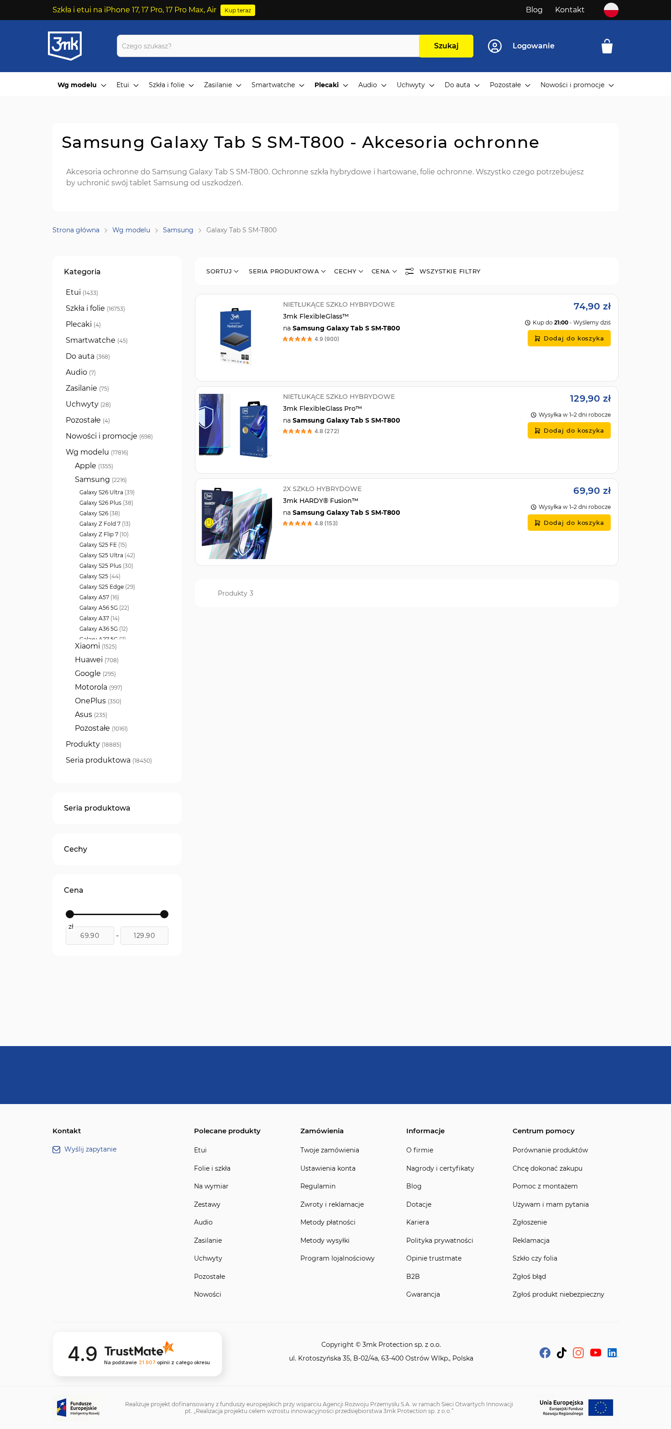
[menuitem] (81, 85)
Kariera (417, 1222)
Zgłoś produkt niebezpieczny (558, 1294)
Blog (534, 9)
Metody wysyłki (325, 1241)
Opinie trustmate (433, 1258)
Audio (203, 1222)
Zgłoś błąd (529, 1277)
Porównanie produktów (550, 1150)
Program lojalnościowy (337, 1258)
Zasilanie (208, 1241)
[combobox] (270, 46)
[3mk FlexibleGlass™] (406, 337)
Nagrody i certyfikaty (440, 1169)
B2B (413, 1277)
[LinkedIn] (613, 1354)
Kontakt (570, 9)
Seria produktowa (284, 271)
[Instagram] (578, 1355)
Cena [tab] (74, 890)
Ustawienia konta (328, 1169)
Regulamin (318, 1186)
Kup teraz (238, 10)
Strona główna (76, 230)
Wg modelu (131, 230)
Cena (381, 271)
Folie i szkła (212, 1169)
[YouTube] (595, 1354)
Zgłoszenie (530, 1222)
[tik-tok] (561, 1355)
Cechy (345, 271)
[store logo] (73, 46)
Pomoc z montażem (545, 1186)
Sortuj (219, 271)
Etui (200, 1150)
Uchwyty (208, 1258)
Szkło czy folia (535, 1258)
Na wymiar (211, 1186)
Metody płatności (328, 1222)
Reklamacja (531, 1241)
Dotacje (418, 1205)
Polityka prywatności (439, 1241)
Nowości (207, 1294)
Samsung (178, 230)
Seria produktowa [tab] (97, 808)
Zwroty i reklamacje (332, 1205)
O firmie (419, 1150)
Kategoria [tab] (82, 271)
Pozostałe (209, 1277)
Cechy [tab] (75, 849)
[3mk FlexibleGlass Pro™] (406, 430)
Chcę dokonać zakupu (547, 1169)
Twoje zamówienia (329, 1150)
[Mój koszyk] (610, 46)
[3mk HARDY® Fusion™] (406, 522)
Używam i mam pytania (551, 1205)
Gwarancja (423, 1294)
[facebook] (545, 1355)
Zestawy (207, 1205)
